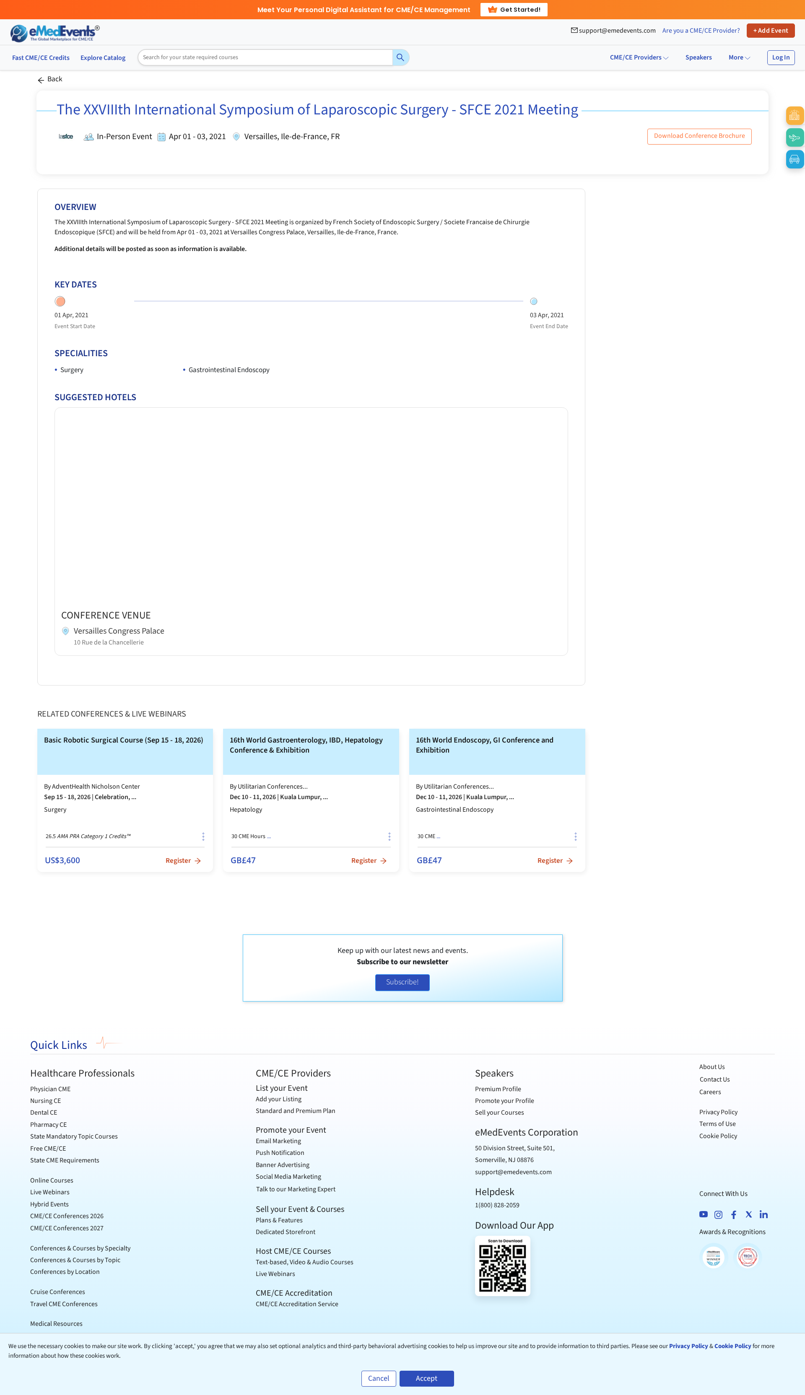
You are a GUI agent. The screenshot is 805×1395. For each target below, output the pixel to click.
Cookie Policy (718, 1136)
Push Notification (280, 1152)
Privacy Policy (718, 1112)
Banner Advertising (282, 1165)
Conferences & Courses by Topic (75, 1260)
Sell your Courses (499, 1112)
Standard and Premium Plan (295, 1110)
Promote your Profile (504, 1100)
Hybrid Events (49, 1204)
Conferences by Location (65, 1271)
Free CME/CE (48, 1148)
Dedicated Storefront (285, 1232)
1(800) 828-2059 (497, 1205)
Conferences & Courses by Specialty (80, 1248)
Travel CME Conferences (64, 1304)
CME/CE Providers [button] (636, 57)
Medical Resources (56, 1323)
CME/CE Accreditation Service (297, 1304)
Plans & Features (279, 1220)
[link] (125, 800)
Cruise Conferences (57, 1292)
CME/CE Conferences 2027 (67, 1228)
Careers (710, 1092)
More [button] (737, 57)
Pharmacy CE (48, 1124)
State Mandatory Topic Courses (74, 1136)
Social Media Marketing (288, 1176)
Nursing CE (45, 1100)
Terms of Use (717, 1123)
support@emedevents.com (617, 30)
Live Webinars (50, 1192)
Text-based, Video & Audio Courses (304, 1262)
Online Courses (51, 1180)
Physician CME (50, 1089)
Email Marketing (278, 1141)
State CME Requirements (64, 1160)
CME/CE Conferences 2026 (67, 1216)
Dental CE (43, 1112)
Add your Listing (278, 1099)
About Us (712, 1066)
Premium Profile (498, 1089)
